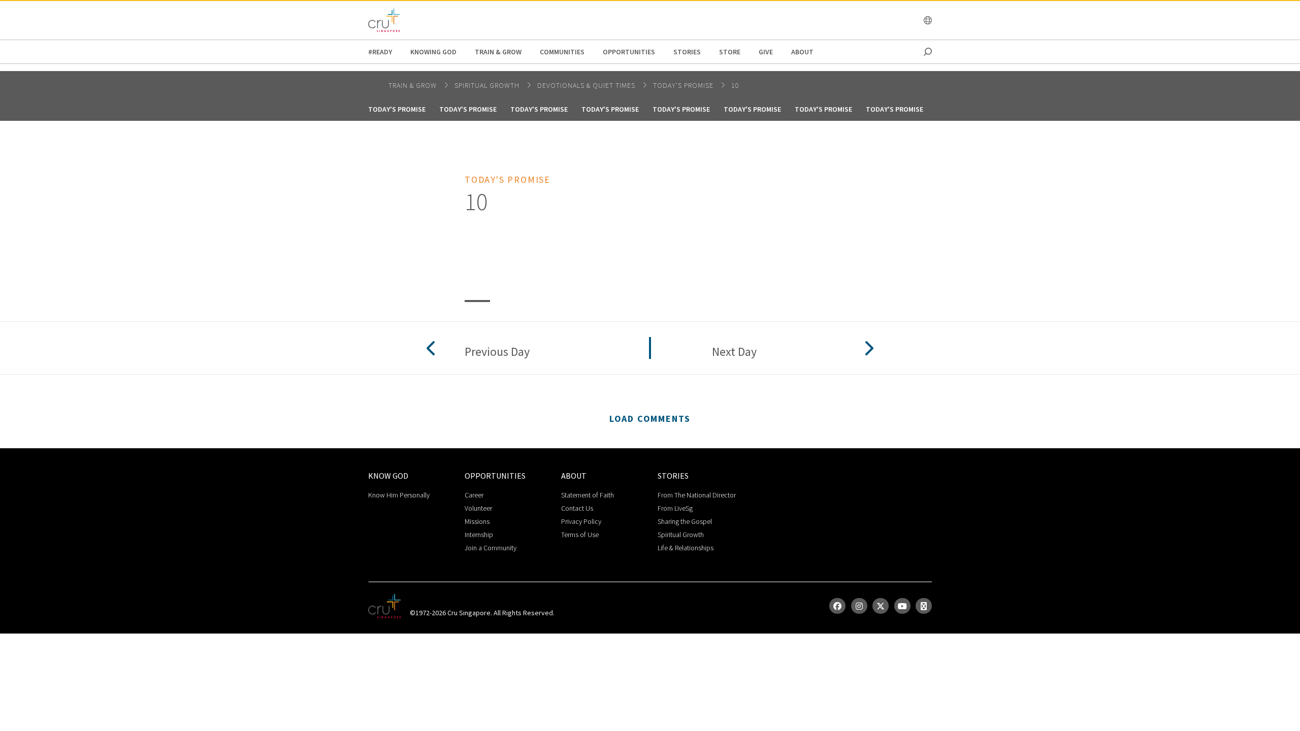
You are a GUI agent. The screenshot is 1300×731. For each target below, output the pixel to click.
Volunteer (478, 508)
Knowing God (433, 51)
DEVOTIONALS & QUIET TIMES (587, 85)
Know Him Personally (399, 495)
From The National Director (697, 495)
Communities (562, 51)
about (802, 51)
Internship (479, 534)
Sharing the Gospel (685, 521)
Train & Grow (498, 51)
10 (735, 85)
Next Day (734, 352)
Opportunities (629, 51)
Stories (687, 51)
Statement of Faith (587, 495)
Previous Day (497, 352)
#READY (380, 51)
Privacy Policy (581, 521)
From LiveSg (675, 508)
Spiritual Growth (681, 534)
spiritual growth (488, 85)
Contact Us (577, 508)
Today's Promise (684, 85)
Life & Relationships (685, 547)
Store (729, 51)
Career (474, 495)
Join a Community (490, 547)
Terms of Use (580, 534)
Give (766, 51)
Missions (477, 521)
